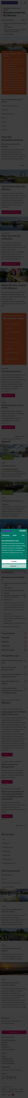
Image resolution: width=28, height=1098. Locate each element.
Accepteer (14, 561)
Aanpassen (13, 566)
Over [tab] (23, 535)
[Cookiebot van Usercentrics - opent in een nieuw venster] (19, 531)
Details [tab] (15, 535)
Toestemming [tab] (5, 535)
